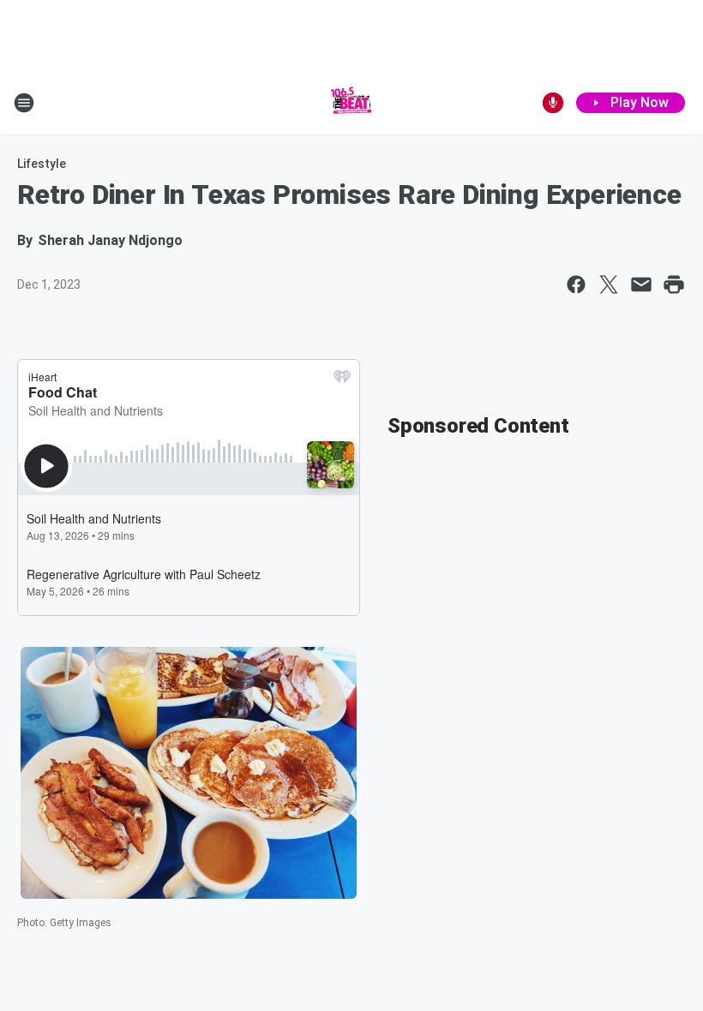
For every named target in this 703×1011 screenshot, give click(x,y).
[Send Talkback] (553, 103)
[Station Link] (351, 102)
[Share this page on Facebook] (576, 284)
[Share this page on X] (609, 284)
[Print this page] (674, 284)
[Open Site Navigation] (24, 103)
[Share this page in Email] (641, 284)
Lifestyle (41, 163)
